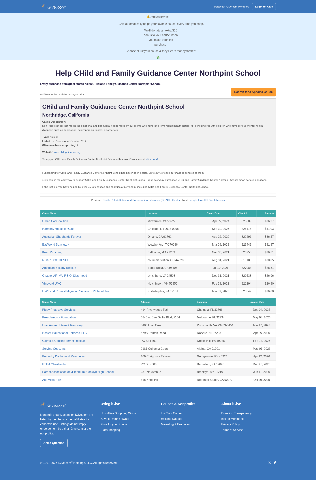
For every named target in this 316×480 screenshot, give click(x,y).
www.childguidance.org (67, 152)
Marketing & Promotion (176, 424)
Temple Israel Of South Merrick (207, 200)
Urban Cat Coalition (55, 221)
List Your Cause (171, 413)
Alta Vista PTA (51, 379)
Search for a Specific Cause (253, 92)
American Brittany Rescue (59, 267)
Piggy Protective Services (59, 309)
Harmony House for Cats (58, 228)
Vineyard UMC (51, 283)
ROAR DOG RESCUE (57, 260)
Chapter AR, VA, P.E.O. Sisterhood (64, 275)
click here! (152, 159)
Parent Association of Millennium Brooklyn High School (78, 371)
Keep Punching (52, 252)
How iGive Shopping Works (118, 413)
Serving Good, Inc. (54, 348)
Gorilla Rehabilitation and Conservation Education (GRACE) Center (141, 200)
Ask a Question (54, 442)
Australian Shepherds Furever (61, 236)
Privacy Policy (230, 424)
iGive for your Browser (115, 418)
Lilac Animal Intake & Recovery (62, 325)
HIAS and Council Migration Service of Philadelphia (75, 291)
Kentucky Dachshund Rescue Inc (63, 356)
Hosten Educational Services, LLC (64, 333)
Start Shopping (110, 430)
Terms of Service (232, 430)
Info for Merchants (232, 418)
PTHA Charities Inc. (55, 364)
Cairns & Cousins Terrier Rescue (63, 340)
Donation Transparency (236, 413)
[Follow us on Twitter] (269, 462)
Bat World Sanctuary (55, 244)
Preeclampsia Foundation (59, 317)
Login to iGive (264, 6)
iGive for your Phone (114, 424)
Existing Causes (171, 418)
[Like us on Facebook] (275, 462)
